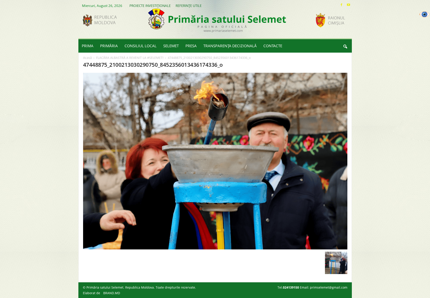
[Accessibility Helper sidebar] (424, 14)
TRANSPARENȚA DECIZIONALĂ (230, 45)
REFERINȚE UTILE (189, 5)
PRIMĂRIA (109, 45)
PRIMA (87, 45)
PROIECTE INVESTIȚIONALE (150, 5)
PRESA (191, 45)
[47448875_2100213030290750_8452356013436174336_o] (215, 161)
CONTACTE (272, 45)
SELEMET (171, 45)
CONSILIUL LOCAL (141, 45)
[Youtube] (348, 4)
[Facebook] (341, 4)
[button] (345, 46)
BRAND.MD (111, 293)
